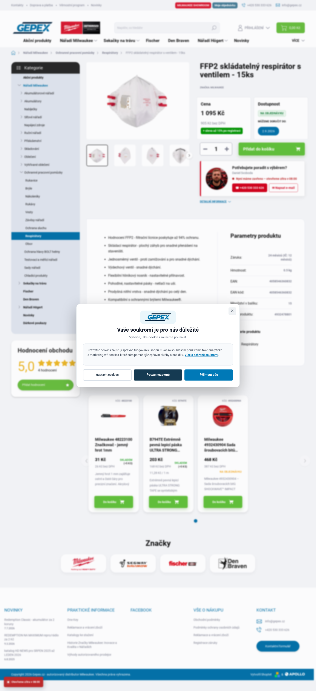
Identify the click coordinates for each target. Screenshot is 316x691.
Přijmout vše (209, 375)
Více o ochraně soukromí (201, 355)
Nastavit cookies (107, 375)
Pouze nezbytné (158, 375)
